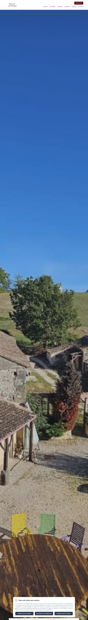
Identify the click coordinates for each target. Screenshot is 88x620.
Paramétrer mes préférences (44, 613)
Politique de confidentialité (45, 610)
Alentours (67, 6)
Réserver (79, 3)
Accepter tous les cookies (63, 613)
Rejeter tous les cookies (24, 613)
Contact (81, 6)
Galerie (74, 6)
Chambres (52, 6)
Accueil (45, 6)
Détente (60, 6)
